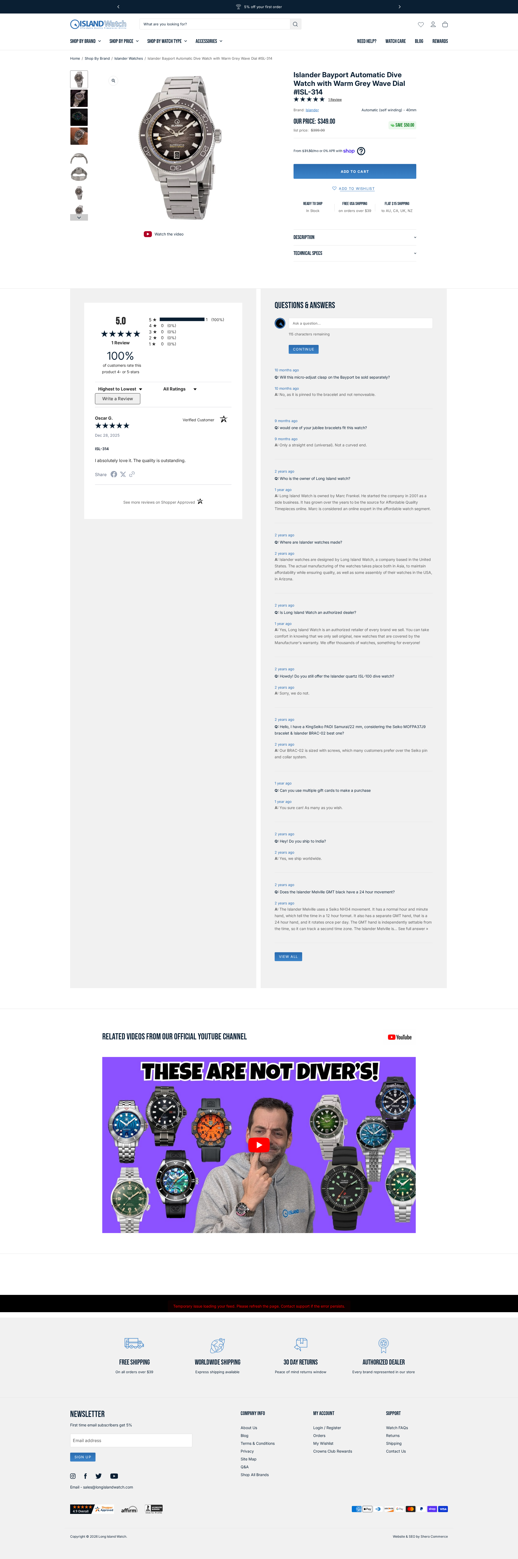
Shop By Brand (83, 41)
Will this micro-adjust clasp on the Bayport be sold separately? (335, 377)
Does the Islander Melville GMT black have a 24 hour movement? (337, 892)
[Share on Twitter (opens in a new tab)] (123, 474)
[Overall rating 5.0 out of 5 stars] (309, 100)
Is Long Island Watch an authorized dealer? (318, 612)
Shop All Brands (255, 1474)
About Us (249, 1427)
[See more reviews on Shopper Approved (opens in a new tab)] (132, 474)
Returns (393, 1435)
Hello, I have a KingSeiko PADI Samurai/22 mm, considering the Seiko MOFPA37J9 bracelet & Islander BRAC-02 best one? (350, 729)
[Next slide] (79, 217)
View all (288, 956)
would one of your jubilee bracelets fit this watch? (323, 427)
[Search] (295, 24)
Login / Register (327, 1427)
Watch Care (396, 41)
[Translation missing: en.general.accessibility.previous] (118, 6)
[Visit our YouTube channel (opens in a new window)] (399, 1037)
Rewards (440, 41)
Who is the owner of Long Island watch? (315, 478)
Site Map (249, 1459)
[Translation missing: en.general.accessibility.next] (400, 6)
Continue (303, 349)
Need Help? (366, 41)
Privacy (247, 1451)
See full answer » (413, 928)
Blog (419, 41)
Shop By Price (121, 41)
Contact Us (396, 1451)
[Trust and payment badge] (92, 1509)
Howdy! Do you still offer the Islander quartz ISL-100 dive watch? (337, 676)
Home (75, 58)
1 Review (335, 99)
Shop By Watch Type (164, 41)
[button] (79, 79)
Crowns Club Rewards (332, 1451)
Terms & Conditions (258, 1443)
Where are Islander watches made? (311, 542)
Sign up (82, 1457)
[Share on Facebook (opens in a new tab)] (114, 475)
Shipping (394, 1443)
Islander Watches (128, 58)
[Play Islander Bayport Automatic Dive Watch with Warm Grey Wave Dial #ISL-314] (259, 1145)
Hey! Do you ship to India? (303, 841)
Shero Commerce (434, 1536)
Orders (319, 1435)
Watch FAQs (397, 1427)
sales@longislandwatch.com (108, 1487)
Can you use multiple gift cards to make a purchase (325, 790)
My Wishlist (323, 1443)
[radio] (190, 319)
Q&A (245, 1466)
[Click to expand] (113, 81)
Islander (312, 110)
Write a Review (117, 398)
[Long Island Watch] (98, 24)
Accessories (206, 41)
